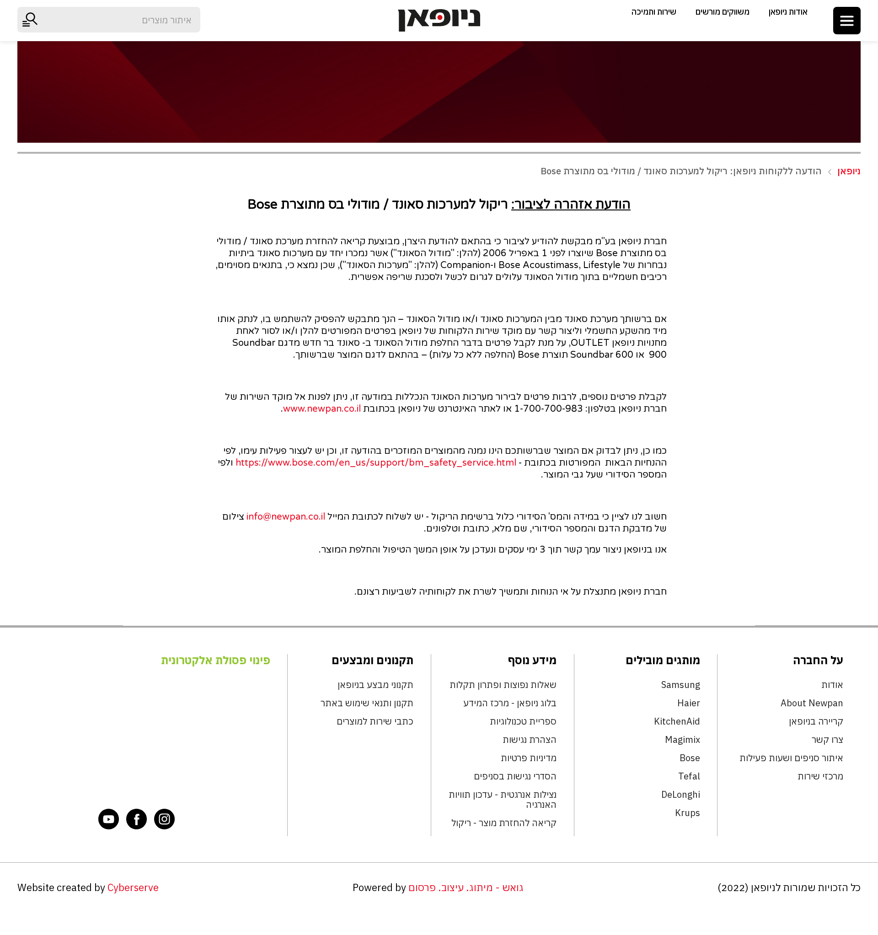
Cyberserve (133, 887)
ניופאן (849, 171)
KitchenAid (677, 721)
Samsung (680, 685)
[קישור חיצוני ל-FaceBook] (136, 818)
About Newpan (812, 703)
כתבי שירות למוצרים (375, 721)
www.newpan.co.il (322, 408)
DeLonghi (680, 795)
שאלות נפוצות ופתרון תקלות (503, 685)
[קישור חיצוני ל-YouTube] (108, 818)
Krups (687, 813)
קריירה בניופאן (816, 721)
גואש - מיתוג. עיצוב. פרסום (466, 887)
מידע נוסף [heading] (532, 660)
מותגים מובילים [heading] (663, 660)
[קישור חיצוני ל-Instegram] (164, 818)
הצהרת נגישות (530, 740)
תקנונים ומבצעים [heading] (372, 660)
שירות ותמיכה (654, 11)
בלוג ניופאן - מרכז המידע (510, 703)
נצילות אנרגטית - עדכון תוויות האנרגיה (503, 800)
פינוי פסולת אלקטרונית (215, 660)
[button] (847, 20)
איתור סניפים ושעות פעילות (791, 758)
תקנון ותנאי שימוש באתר (367, 703)
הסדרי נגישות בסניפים (515, 776)
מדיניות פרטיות (529, 758)
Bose (690, 758)
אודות (832, 685)
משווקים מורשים (723, 11)
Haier (688, 703)
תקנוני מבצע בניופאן (375, 685)
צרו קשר (827, 740)
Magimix (682, 740)
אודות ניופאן (788, 11)
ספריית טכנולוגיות (523, 721)
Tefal (689, 776)
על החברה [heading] (818, 660)
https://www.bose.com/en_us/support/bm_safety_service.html (376, 462)
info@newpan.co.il (285, 516)
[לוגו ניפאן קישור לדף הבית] (439, 20)
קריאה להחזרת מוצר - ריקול (504, 823)
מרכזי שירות (820, 776)
